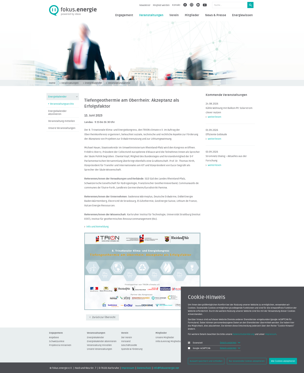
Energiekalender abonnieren (57, 113)
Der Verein (126, 337)
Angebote (54, 337)
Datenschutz (144, 368)
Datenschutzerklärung (243, 334)
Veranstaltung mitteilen (61, 121)
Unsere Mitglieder (165, 337)
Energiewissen (242, 15)
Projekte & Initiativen (60, 345)
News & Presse (215, 15)
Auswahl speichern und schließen (206, 361)
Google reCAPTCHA (201, 348)
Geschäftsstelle (129, 345)
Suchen (250, 5)
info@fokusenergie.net (166, 368)
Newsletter (144, 5)
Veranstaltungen (151, 15)
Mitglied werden (161, 5)
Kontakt (176, 5)
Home (52, 83)
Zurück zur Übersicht (103, 317)
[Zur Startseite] (73, 10)
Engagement (124, 15)
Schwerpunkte (56, 341)
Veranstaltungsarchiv (119, 83)
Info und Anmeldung (97, 226)
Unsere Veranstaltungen (61, 128)
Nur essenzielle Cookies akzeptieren (247, 361)
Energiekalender (93, 83)
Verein (174, 15)
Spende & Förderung (131, 349)
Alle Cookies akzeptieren (283, 361)
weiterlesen (214, 117)
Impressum (127, 368)
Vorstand (126, 341)
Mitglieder (192, 15)
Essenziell (197, 343)
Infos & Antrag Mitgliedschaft (170, 341)
